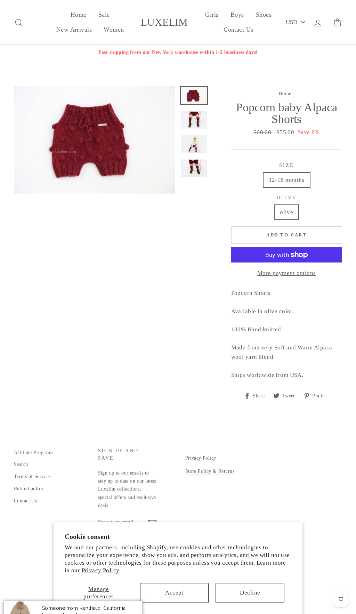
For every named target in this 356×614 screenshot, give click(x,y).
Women (114, 29)
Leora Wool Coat (98, 597)
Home (79, 14)
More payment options (286, 273)
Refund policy (29, 488)
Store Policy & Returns (209, 471)
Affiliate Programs (34, 452)
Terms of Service (32, 476)
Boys (237, 14)
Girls (211, 14)
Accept (174, 592)
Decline (250, 592)
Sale (104, 14)
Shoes (264, 14)
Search (21, 464)
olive (286, 212)
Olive (287, 197)
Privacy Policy (101, 570)
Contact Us (238, 29)
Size (286, 165)
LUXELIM (164, 22)
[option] (178, 52)
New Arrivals (74, 29)
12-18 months (287, 180)
